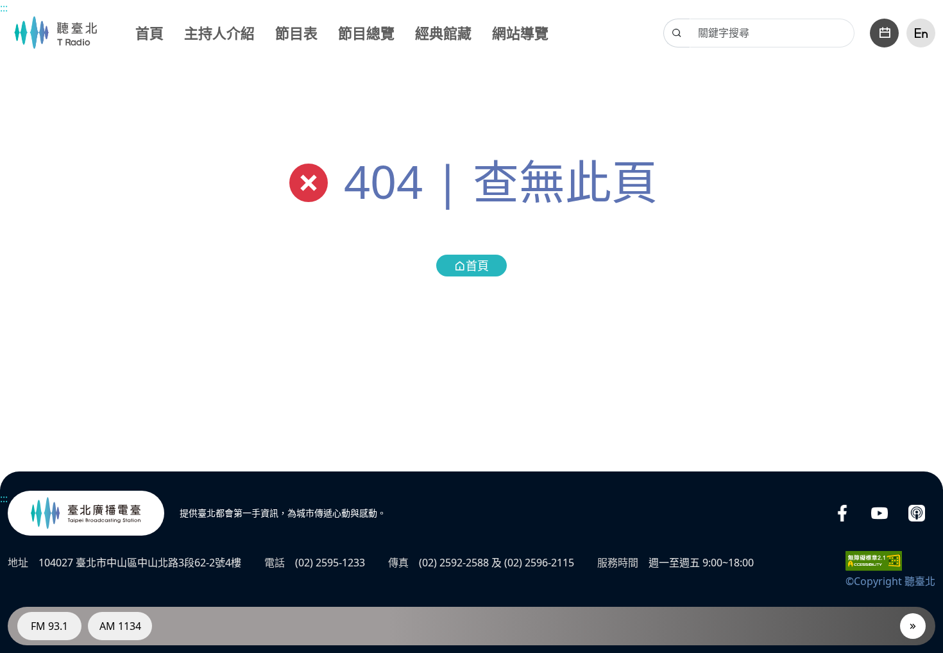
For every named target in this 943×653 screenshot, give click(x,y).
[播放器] (913, 626)
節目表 (296, 32)
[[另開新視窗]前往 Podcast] (916, 513)
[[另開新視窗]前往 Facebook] (842, 513)
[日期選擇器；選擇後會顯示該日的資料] (884, 33)
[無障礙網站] (873, 560)
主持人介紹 (219, 32)
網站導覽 (520, 32)
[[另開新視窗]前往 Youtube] (879, 513)
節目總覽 (366, 32)
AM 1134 (120, 626)
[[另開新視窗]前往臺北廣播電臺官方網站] (86, 513)
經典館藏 (443, 32)
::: (4, 8)
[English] (920, 33)
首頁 (149, 32)
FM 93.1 (49, 626)
